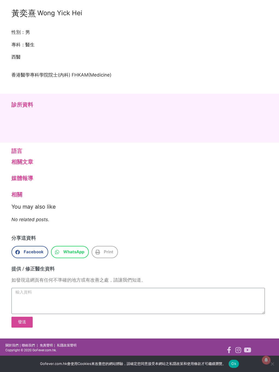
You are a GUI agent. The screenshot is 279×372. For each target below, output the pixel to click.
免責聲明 (46, 345)
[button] (29, 252)
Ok (233, 363)
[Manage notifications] (266, 360)
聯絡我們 (28, 345)
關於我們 (12, 345)
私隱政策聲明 (67, 345)
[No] (272, 364)
